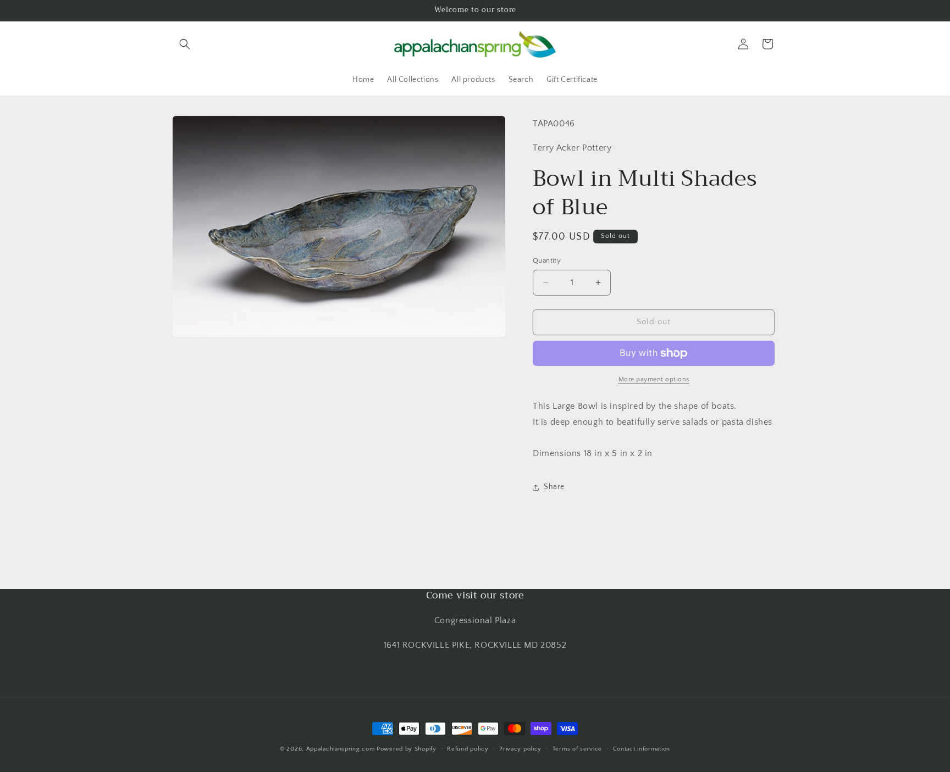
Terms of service (577, 749)
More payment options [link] (653, 379)
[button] (185, 44)
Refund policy (467, 749)
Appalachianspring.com (340, 749)
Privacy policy (520, 749)
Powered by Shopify (407, 749)
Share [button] (554, 486)
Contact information (641, 749)
